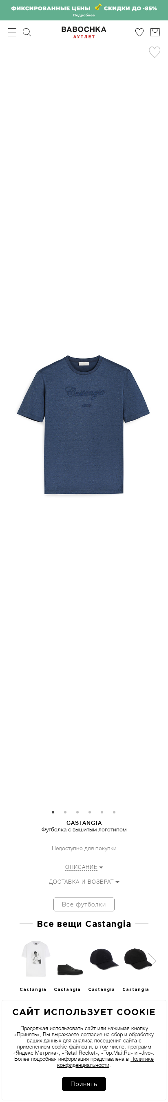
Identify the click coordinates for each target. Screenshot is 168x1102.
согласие (91, 1034)
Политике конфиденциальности (105, 1062)
